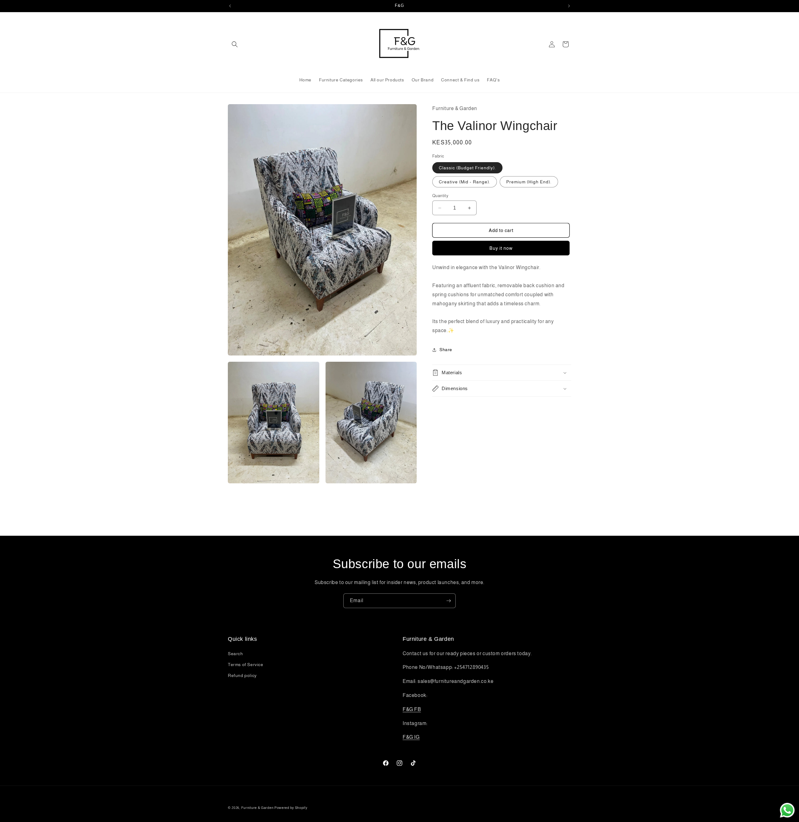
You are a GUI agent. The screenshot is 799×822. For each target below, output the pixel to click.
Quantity (440, 195)
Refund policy (242, 675)
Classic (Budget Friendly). (467, 167)
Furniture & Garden (257, 808)
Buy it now (501, 248)
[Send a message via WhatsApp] (787, 810)
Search (235, 653)
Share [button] (445, 349)
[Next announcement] (569, 6)
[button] (235, 44)
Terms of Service (245, 664)
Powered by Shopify (290, 808)
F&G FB (412, 709)
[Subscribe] (448, 600)
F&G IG (411, 737)
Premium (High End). (528, 181)
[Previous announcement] (230, 6)
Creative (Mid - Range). (464, 181)
